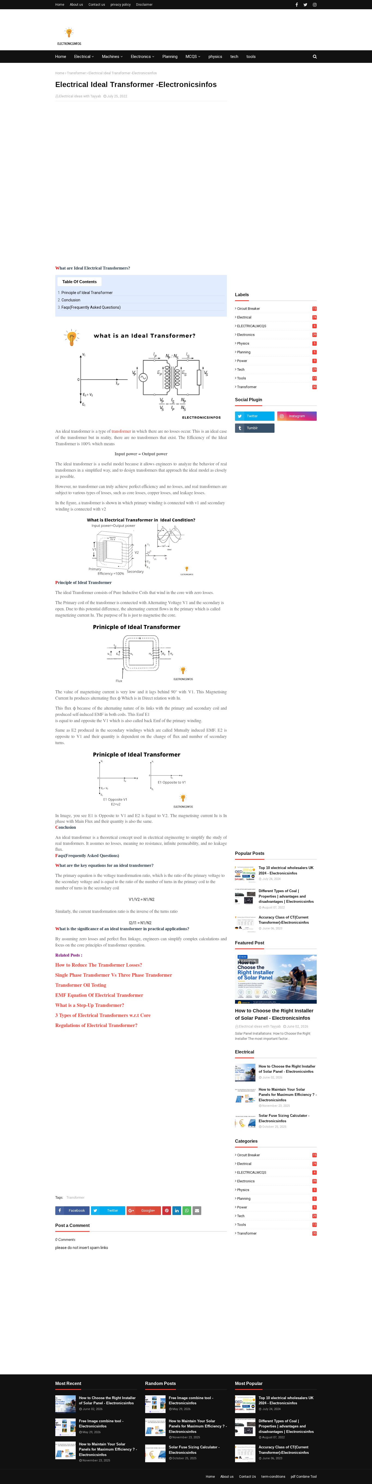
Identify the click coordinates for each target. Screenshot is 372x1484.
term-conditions (273, 1477)
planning (276, 352)
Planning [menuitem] (170, 56)
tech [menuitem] (234, 56)
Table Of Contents (79, 281)
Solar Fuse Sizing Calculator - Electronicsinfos (284, 1118)
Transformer (76, 73)
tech (276, 369)
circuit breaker (276, 309)
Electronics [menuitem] (141, 56)
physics (276, 343)
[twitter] (305, 5)
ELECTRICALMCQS (276, 326)
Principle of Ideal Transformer (87, 292)
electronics (276, 335)
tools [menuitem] (251, 56)
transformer (121, 431)
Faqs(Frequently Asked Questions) (91, 307)
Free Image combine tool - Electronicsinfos (101, 1424)
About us (76, 5)
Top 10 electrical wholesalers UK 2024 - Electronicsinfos (286, 870)
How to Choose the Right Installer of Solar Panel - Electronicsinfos (274, 1014)
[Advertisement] (141, 145)
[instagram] (314, 5)
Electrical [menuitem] (82, 56)
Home (59, 5)
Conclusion (71, 300)
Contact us (97, 5)
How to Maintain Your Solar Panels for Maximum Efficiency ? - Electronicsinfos (288, 1094)
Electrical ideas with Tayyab (80, 96)
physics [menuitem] (215, 56)
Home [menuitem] (60, 56)
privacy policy (121, 5)
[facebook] (296, 5)
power (276, 361)
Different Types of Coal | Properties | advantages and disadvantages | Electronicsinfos (286, 896)
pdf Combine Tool (304, 1477)
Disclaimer (144, 5)
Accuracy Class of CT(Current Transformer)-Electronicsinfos (284, 920)
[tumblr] (255, 428)
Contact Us (247, 1477)
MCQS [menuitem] (191, 56)
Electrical (276, 317)
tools (276, 378)
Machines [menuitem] (110, 56)
